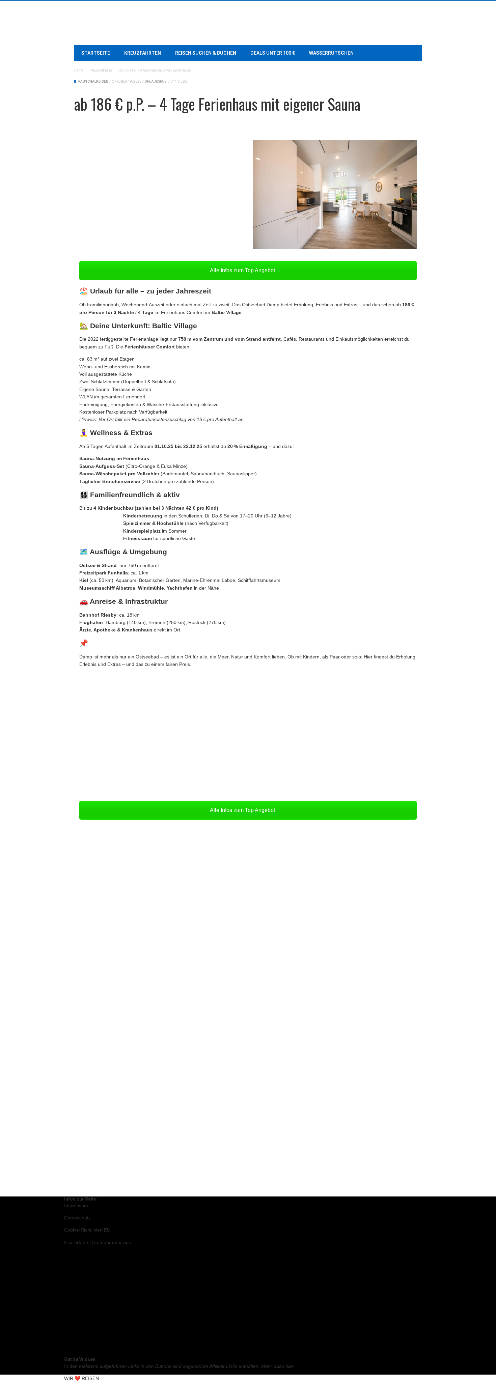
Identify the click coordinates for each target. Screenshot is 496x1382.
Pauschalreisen (93, 81)
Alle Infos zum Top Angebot (243, 270)
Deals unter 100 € (272, 53)
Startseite (95, 53)
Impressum (76, 1205)
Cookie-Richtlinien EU (87, 1230)
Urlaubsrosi (156, 81)
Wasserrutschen (331, 53)
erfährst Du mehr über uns (97, 1242)
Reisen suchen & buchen (205, 53)
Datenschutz (77, 1217)
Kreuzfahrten (142, 53)
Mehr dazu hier (277, 1366)
